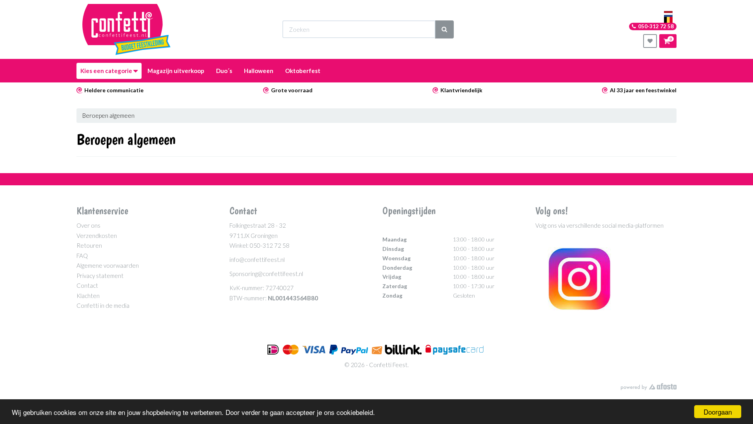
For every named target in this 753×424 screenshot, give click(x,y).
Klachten (88, 295)
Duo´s (224, 70)
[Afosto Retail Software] (649, 386)
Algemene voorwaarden (107, 265)
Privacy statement (100, 275)
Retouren (89, 245)
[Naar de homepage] (126, 29)
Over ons (88, 225)
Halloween (258, 70)
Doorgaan (718, 412)
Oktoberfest (302, 70)
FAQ (82, 255)
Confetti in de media (102, 305)
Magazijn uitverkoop (175, 70)
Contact (87, 285)
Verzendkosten (96, 235)
